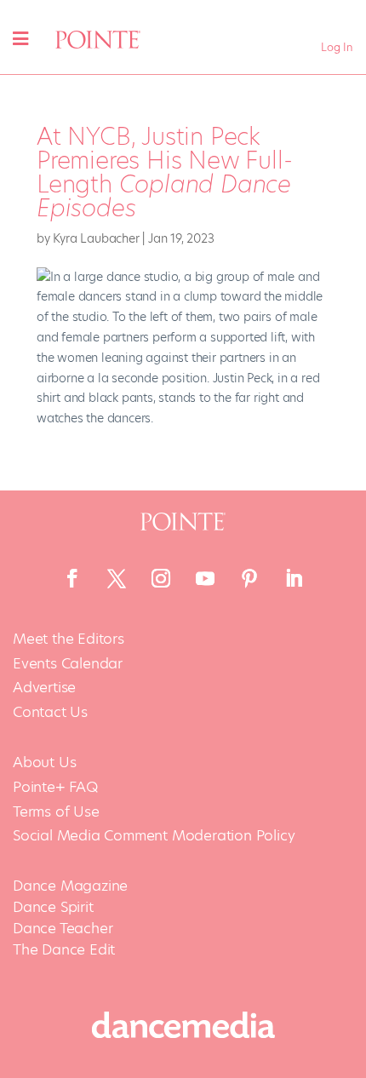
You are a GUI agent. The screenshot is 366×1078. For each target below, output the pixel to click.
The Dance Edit (64, 949)
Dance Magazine (70, 885)
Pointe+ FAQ (55, 787)
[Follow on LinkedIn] (293, 578)
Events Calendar (68, 664)
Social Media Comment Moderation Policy (154, 836)
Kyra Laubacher (96, 238)
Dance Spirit (53, 907)
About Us (44, 762)
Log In (337, 47)
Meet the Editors (68, 639)
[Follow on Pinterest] (249, 578)
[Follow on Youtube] (205, 578)
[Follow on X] (116, 578)
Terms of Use (56, 812)
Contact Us (50, 712)
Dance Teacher (62, 928)
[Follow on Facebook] (72, 578)
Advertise (44, 687)
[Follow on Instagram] (161, 578)
